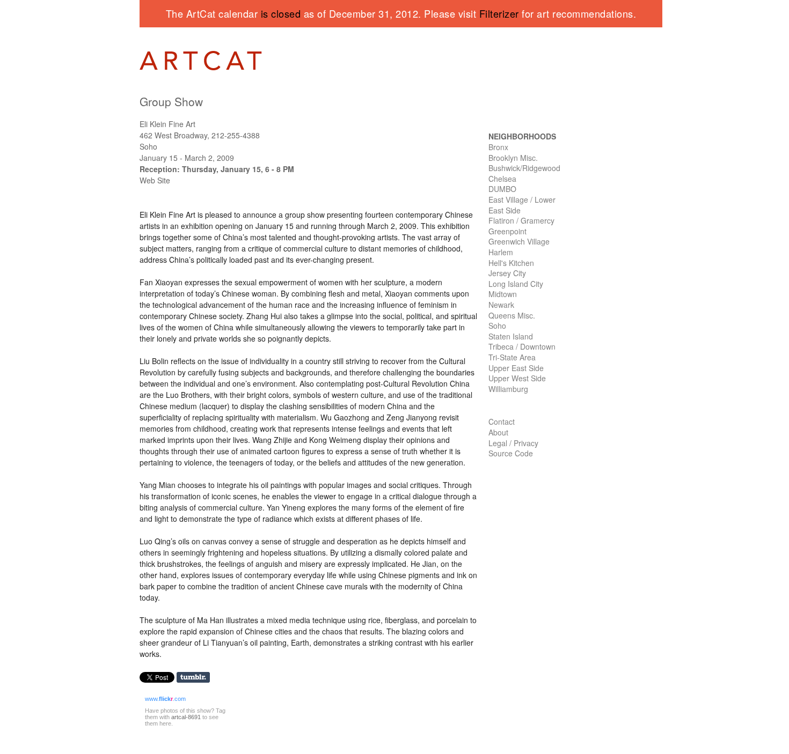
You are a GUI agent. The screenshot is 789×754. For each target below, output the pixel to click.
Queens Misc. (511, 315)
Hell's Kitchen (511, 262)
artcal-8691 (186, 717)
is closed (281, 13)
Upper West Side (517, 378)
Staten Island (510, 336)
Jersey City (507, 273)
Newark (501, 304)
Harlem (500, 252)
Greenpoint (507, 231)
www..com (165, 699)
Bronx (498, 147)
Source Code (510, 453)
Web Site (155, 180)
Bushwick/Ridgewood (524, 167)
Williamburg (508, 388)
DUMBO (502, 188)
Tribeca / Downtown (522, 346)
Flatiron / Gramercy (521, 220)
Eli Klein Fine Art (167, 124)
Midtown (502, 294)
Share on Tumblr (197, 677)
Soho (497, 325)
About (498, 432)
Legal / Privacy (513, 443)
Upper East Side (516, 368)
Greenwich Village (519, 241)
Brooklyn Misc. (513, 157)
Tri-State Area (512, 357)
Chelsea (502, 178)
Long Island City (515, 283)
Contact (501, 421)
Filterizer (499, 13)
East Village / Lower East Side (522, 205)
